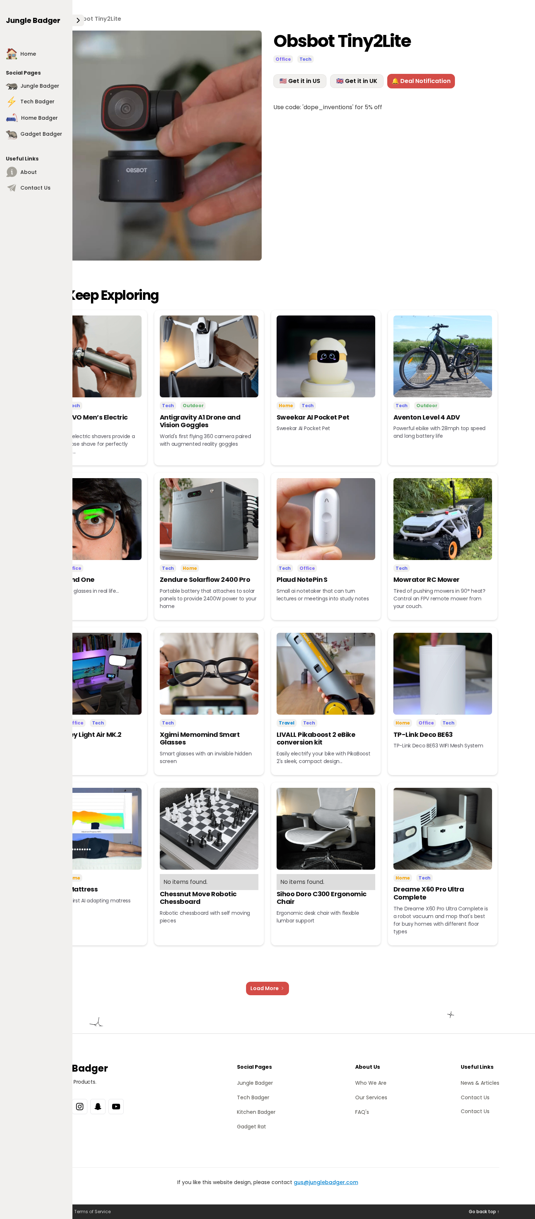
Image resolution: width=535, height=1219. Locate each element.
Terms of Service (92, 1211)
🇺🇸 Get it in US (300, 81)
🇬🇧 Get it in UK (356, 81)
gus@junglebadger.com (326, 1182)
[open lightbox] (149, 146)
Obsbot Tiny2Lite (96, 19)
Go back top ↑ (484, 1211)
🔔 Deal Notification (421, 81)
